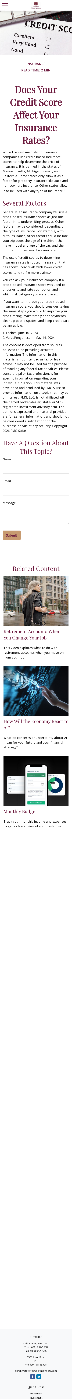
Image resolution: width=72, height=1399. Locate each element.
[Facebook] (32, 1376)
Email (7, 481)
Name (7, 459)
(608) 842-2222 (40, 1343)
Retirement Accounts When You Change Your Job (31, 634)
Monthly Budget (20, 811)
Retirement (36, 1393)
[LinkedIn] (38, 1376)
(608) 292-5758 (39, 1347)
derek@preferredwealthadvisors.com (36, 1370)
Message (9, 503)
